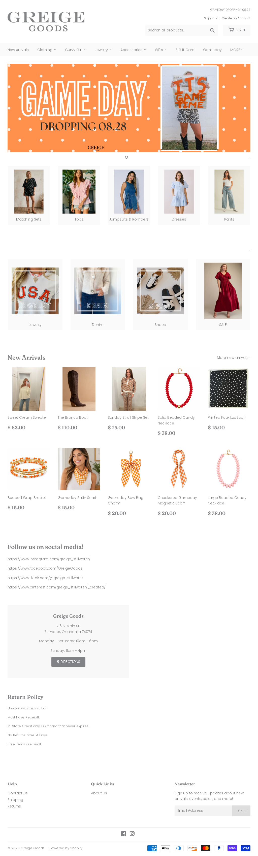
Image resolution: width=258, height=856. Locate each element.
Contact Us (18, 793)
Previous (15, 108)
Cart (240, 29)
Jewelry (102, 49)
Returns (14, 806)
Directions (69, 661)
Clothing (45, 49)
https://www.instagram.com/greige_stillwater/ (49, 559)
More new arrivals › (233, 357)
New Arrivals (18, 49)
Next (242, 108)
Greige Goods (33, 848)
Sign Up (241, 811)
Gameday (212, 49)
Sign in (209, 18)
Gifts (159, 49)
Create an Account (235, 18)
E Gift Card (185, 49)
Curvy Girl (74, 49)
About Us (99, 793)
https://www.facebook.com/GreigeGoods (45, 568)
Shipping (15, 799)
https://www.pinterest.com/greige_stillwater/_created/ (57, 587)
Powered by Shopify (65, 848)
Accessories (131, 49)
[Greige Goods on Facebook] (123, 834)
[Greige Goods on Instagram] (132, 834)
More (235, 49)
